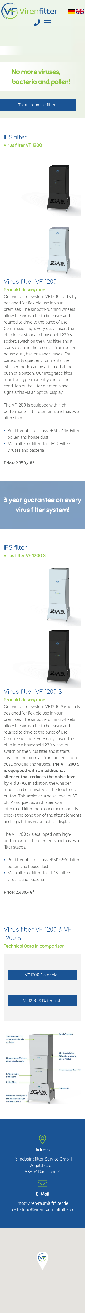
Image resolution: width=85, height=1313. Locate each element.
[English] (80, 11)
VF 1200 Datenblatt (42, 974)
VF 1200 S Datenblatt (42, 1000)
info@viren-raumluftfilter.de (42, 1203)
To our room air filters (37, 104)
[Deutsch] (71, 11)
